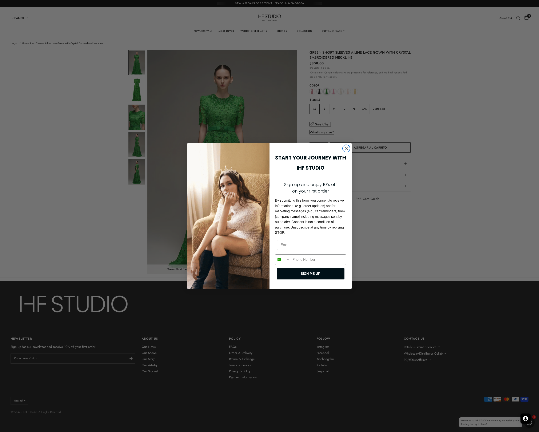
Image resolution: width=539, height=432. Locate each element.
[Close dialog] (346, 148)
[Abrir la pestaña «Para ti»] (525, 418)
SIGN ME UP (310, 273)
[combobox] (282, 260)
